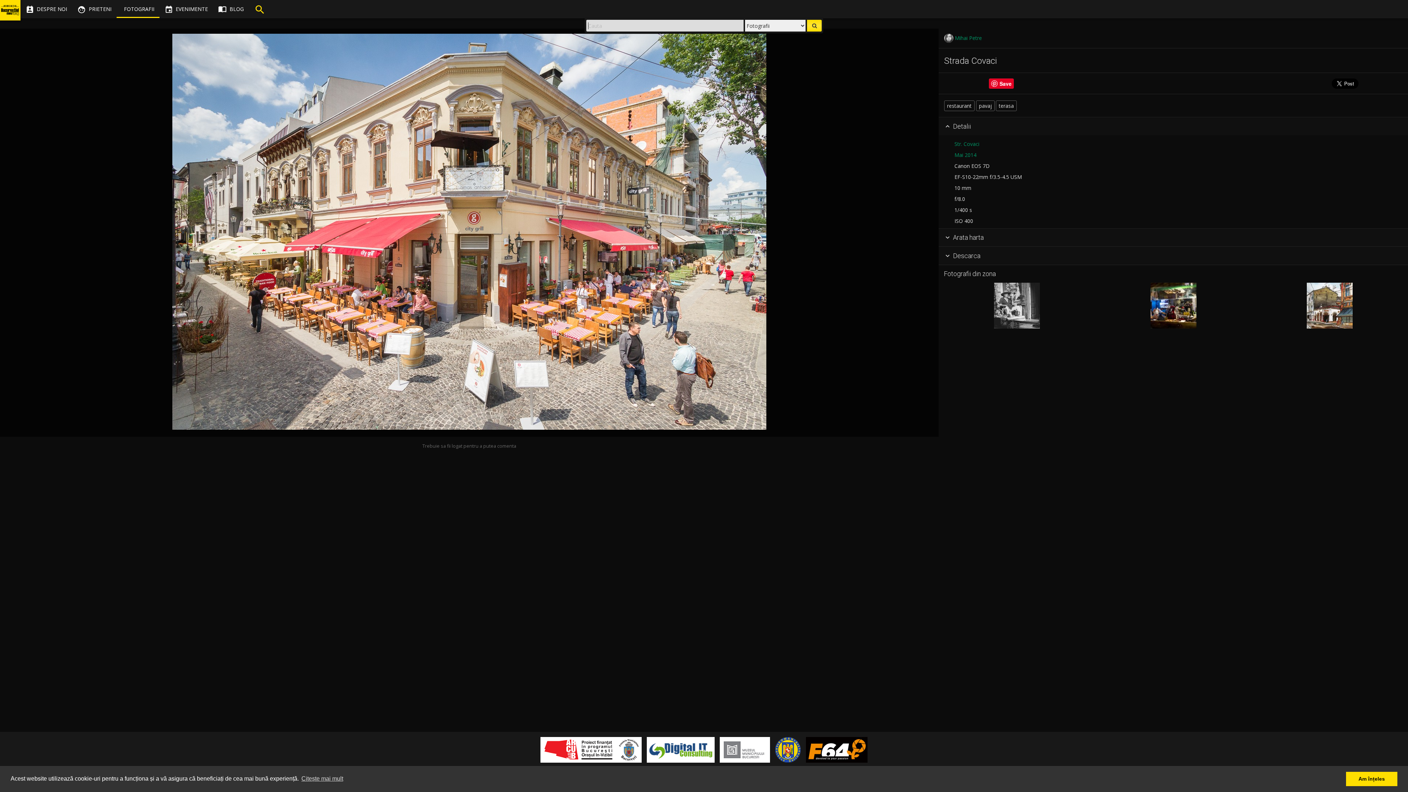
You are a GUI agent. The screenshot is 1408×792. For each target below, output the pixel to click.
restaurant (959, 105)
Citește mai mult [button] (322, 779)
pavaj (985, 105)
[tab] (1173, 126)
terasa (1006, 105)
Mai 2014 (965, 154)
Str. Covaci (966, 143)
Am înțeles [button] (1371, 779)
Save (1006, 83)
